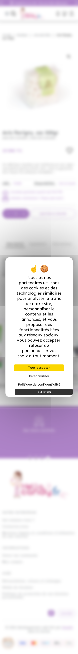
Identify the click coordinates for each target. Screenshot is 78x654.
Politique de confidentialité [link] (39, 384)
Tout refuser (43, 391)
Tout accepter (39, 367)
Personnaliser (39, 376)
